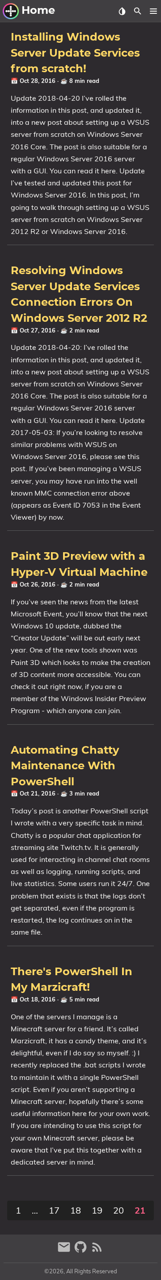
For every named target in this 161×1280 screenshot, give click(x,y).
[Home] (11, 11)
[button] (153, 11)
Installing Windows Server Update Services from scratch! (75, 53)
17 (54, 1210)
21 (140, 1210)
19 (97, 1210)
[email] (65, 1250)
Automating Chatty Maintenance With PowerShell (65, 766)
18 (75, 1210)
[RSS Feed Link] (97, 1250)
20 (118, 1210)
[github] (81, 1250)
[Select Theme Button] (122, 11)
